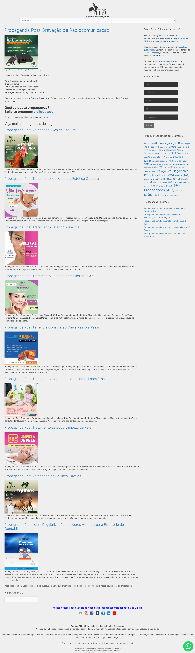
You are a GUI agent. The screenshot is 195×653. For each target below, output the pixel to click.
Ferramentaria (156, 164)
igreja (157, 167)
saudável (179, 191)
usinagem (174, 195)
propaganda (168, 185)
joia (178, 167)
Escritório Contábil (154, 157)
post (152, 186)
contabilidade (172, 150)
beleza (153, 147)
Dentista (182, 153)
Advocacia (149, 144)
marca (181, 175)
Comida (155, 150)
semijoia (165, 195)
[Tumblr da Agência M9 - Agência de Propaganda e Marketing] (97, 614)
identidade (177, 164)
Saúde (152, 194)
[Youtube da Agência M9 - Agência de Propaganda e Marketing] (114, 614)
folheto (167, 164)
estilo (169, 157)
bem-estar (165, 147)
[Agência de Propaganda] (97, 14)
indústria (168, 167)
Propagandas (159, 190)
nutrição (155, 182)
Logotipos (163, 175)
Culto (160, 153)
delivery (170, 153)
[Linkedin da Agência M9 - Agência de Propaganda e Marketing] (108, 614)
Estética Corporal (162, 161)
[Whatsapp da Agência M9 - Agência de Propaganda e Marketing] (80, 614)
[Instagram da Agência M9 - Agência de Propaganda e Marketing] (86, 614)
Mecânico (160, 179)
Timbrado (154, 53)
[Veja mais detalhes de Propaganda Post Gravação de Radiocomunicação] (21, 68)
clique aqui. (45, 112)
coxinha (152, 153)
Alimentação (167, 143)
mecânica (148, 179)
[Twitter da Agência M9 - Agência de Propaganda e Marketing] (103, 614)
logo (167, 171)
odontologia (168, 182)
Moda (171, 179)
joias (185, 167)
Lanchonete (152, 171)
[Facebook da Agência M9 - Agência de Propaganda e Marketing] (92, 614)
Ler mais (14, 580)
